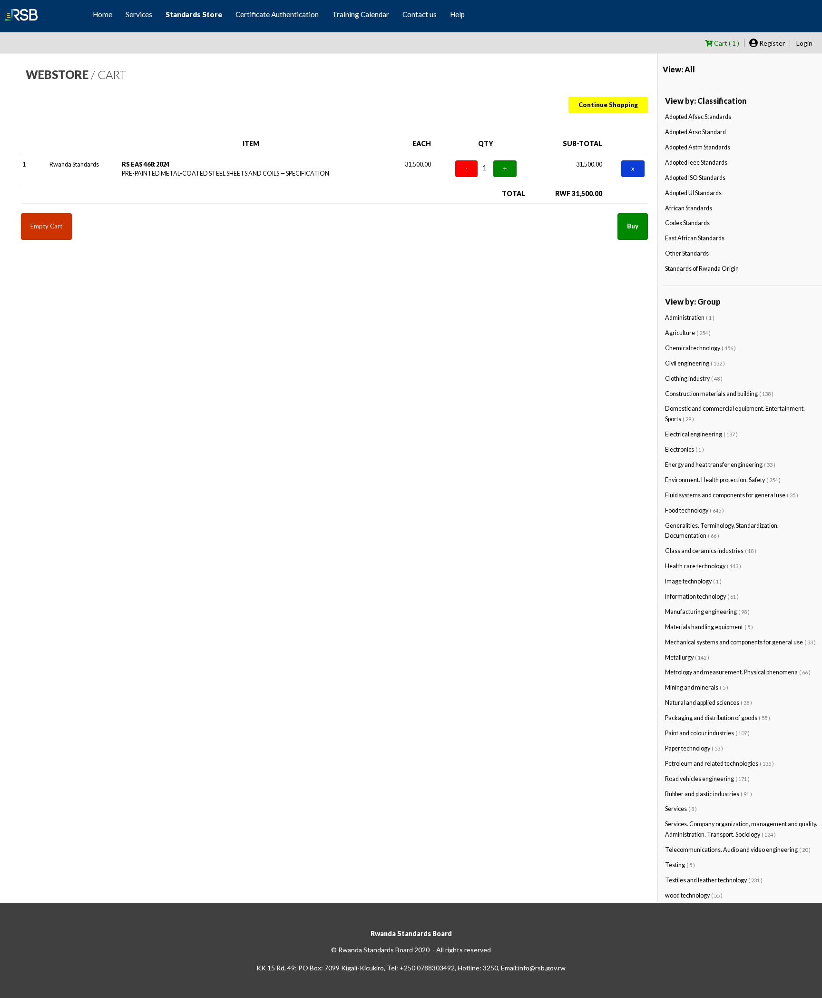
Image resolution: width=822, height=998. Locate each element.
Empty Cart (46, 226)
